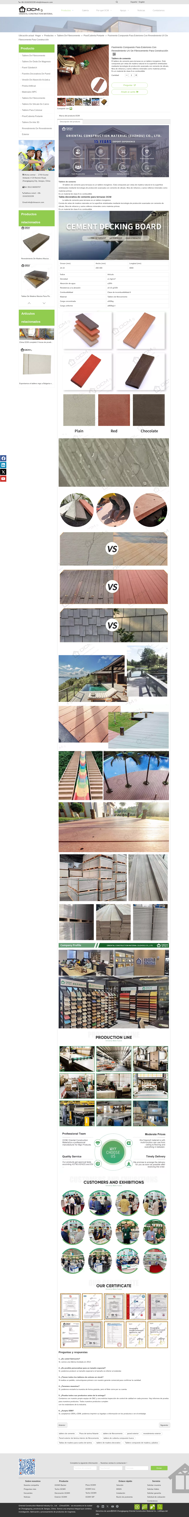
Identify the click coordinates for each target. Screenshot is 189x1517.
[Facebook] (3, 458)
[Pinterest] (117, 1506)
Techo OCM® (60, 1489)
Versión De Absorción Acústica (36, 80)
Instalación (120, 1493)
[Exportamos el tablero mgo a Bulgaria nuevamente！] (36, 363)
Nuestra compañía (31, 1485)
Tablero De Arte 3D (30, 122)
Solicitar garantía (154, 1493)
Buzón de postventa (124, 1497)
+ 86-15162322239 (27, 2)
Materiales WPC (29, 92)
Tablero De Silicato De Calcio (35, 104)
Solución (119, 1485)
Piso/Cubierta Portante (32, 116)
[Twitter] (3, 472)
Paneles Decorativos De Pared (36, 74)
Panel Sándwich (29, 67)
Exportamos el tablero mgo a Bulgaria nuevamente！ (36, 383)
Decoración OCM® (62, 1493)
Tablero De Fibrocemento (33, 55)
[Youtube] (3, 479)
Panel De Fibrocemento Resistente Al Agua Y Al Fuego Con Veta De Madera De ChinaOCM (36, 259)
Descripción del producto (70, 122)
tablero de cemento (67, 1433)
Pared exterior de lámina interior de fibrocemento (79, 1438)
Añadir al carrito (128, 92)
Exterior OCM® (61, 1497)
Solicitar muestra (154, 1485)
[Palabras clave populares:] (117, 2)
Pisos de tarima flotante (88, 1433)
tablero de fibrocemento (113, 1433)
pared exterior (133, 1433)
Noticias (27, 1497)
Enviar (159, 1468)
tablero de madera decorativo (108, 1443)
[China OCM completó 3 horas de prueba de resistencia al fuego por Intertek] (36, 334)
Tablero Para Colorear (32, 110)
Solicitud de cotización (156, 1497)
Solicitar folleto (153, 1489)
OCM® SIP (89, 1497)
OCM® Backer (60, 1485)
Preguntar (127, 85)
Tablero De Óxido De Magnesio (36, 61)
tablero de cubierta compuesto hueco (118, 1438)
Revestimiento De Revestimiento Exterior (37, 131)
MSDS (118, 1489)
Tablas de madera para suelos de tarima (75, 1443)
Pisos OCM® (90, 1485)
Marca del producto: (67, 116)
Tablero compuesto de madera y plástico (141, 1443)
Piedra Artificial (29, 86)
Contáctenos (152, 1501)
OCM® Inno (90, 1489)
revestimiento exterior (152, 1433)
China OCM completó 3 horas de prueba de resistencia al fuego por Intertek (36, 342)
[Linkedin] (3, 465)
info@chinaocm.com (44, 2)
